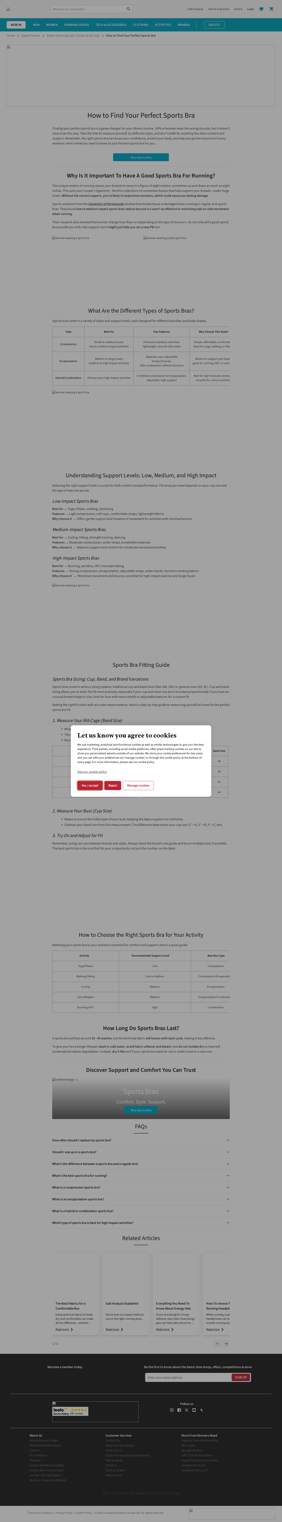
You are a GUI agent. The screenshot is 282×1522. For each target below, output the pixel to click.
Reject (112, 785)
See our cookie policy (92, 772)
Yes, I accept (90, 785)
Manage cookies (138, 785)
